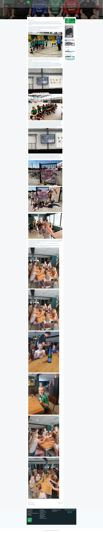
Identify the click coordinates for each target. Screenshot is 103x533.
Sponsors (63, 4)
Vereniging (39, 4)
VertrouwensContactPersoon (71, 4)
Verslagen (29, 19)
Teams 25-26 (45, 4)
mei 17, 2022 (32, 20)
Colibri (59, 530)
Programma (34, 4)
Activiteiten (51, 4)
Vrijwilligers (57, 4)
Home (30, 4)
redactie (29, 20)
